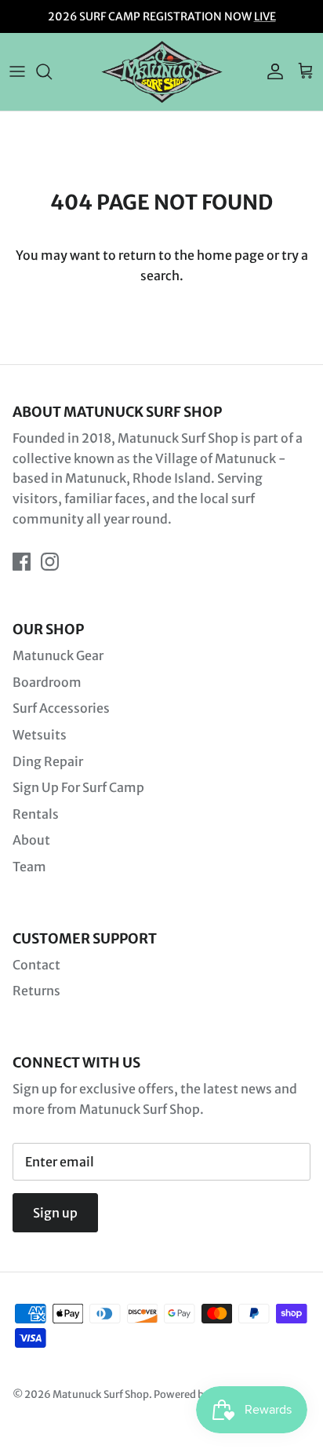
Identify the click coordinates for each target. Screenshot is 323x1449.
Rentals (36, 814)
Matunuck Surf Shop (101, 1394)
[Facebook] (22, 562)
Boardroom (47, 682)
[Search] (51, 71)
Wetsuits (40, 735)
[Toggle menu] (17, 71)
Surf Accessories (61, 708)
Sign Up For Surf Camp (78, 787)
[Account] (271, 71)
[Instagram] (50, 562)
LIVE (265, 16)
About (31, 840)
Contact (36, 965)
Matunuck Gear (58, 655)
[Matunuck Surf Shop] (162, 72)
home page (230, 255)
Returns (36, 990)
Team (29, 866)
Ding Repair (48, 761)
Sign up (55, 1213)
